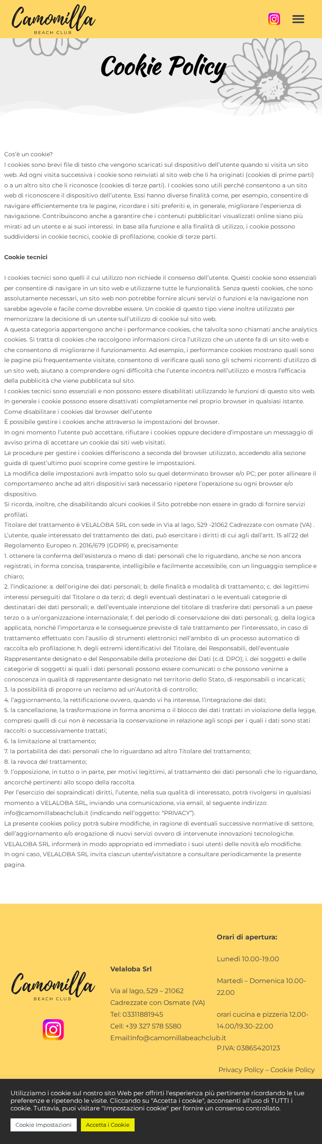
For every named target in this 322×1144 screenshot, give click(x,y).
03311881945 (142, 1014)
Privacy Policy (241, 1070)
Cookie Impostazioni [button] (44, 1124)
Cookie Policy (292, 1070)
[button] (298, 19)
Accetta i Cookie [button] (108, 1124)
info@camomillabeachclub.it (178, 1038)
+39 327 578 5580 (153, 1026)
